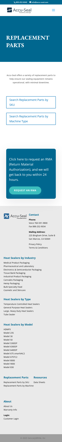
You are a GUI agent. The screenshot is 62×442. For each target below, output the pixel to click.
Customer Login (11, 418)
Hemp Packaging (12, 283)
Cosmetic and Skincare (15, 290)
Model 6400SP (10, 350)
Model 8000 (9, 360)
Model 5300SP (10, 343)
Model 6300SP (10, 346)
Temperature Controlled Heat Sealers (22, 304)
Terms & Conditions (38, 247)
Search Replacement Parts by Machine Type (28, 118)
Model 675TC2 (10, 357)
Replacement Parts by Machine (19, 385)
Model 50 (8, 339)
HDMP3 (7, 329)
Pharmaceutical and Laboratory (19, 266)
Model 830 (9, 367)
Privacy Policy (35, 244)
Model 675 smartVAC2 (14, 353)
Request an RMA (25, 190)
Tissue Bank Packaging (14, 273)
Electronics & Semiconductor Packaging (23, 269)
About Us (8, 406)
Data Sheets (39, 382)
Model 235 (9, 332)
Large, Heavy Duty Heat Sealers (19, 311)
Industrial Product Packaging (17, 276)
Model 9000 (9, 363)
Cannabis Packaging (13, 280)
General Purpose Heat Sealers (18, 307)
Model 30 (8, 336)
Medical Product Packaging (17, 262)
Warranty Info (10, 409)
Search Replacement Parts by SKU (28, 102)
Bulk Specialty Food (13, 286)
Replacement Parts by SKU (16, 382)
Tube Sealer (9, 314)
